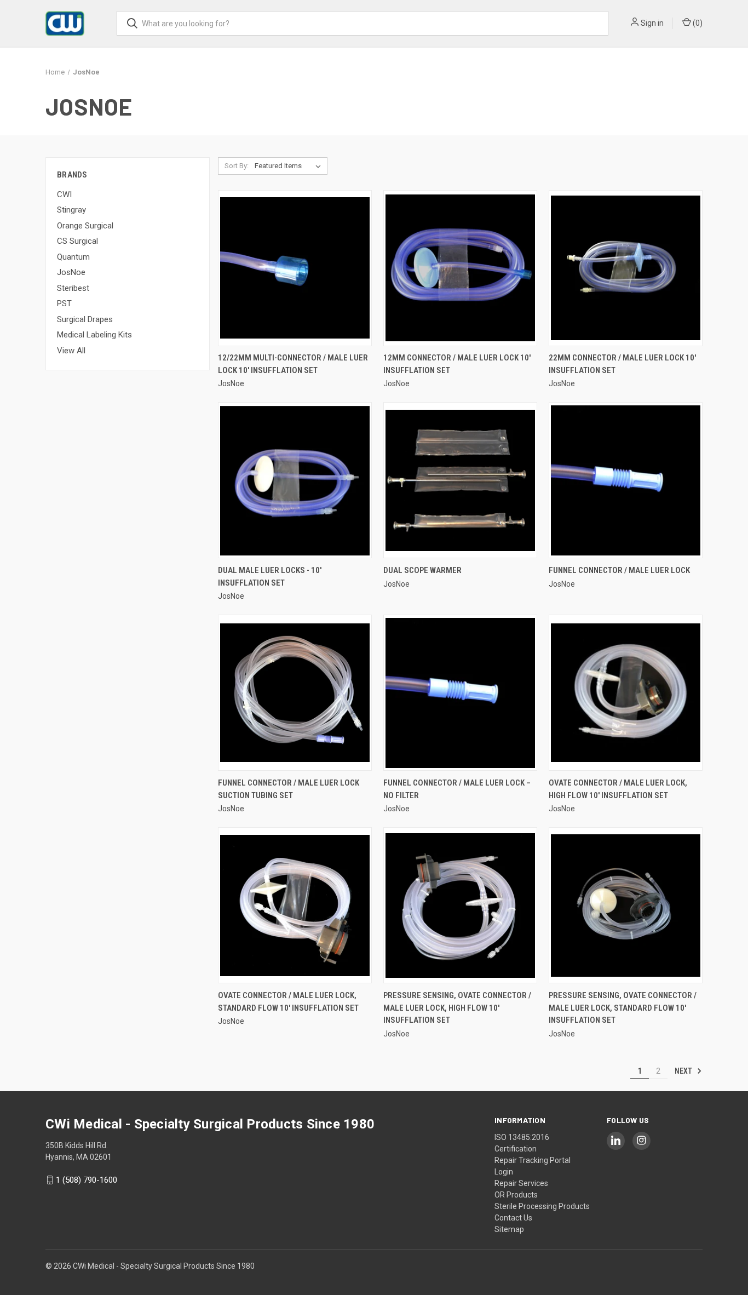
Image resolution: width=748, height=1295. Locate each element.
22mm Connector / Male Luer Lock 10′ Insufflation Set (622, 364)
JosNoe (71, 272)
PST (64, 303)
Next (684, 1071)
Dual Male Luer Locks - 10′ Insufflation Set (269, 576)
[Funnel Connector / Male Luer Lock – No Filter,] (460, 693)
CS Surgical (77, 241)
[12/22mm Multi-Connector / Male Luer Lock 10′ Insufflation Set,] (295, 268)
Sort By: (237, 166)
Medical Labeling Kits (94, 335)
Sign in (652, 23)
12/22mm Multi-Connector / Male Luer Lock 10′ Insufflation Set (293, 364)
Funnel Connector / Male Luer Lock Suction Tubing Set (288, 789)
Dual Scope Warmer (422, 570)
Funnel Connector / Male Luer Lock (619, 570)
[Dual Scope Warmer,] (460, 480)
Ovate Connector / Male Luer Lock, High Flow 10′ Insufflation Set (618, 789)
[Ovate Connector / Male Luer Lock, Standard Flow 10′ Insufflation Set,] (295, 905)
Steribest (73, 288)
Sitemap (509, 1229)
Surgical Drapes (85, 319)
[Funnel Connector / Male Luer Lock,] (625, 480)
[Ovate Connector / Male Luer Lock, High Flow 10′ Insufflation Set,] (625, 693)
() (697, 23)
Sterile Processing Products (542, 1206)
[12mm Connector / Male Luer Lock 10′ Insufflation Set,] (460, 268)
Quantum (73, 257)
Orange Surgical (85, 226)
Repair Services (521, 1183)
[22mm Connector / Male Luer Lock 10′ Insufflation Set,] (625, 268)
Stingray (71, 210)
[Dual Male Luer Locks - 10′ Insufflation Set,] (295, 480)
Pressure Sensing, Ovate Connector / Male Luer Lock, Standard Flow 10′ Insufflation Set (623, 1007)
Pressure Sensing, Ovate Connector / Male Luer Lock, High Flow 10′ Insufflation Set (457, 1007)
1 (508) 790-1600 (86, 1180)
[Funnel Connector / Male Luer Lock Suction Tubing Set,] (295, 693)
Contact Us (513, 1217)
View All (71, 351)
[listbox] (290, 166)
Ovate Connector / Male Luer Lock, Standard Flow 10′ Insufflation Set (288, 1001)
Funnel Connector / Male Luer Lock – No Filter (457, 789)
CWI (64, 194)
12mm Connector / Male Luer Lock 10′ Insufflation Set (457, 364)
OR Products (516, 1194)
